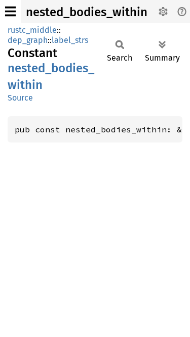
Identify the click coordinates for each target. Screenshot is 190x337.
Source (20, 98)
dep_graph (28, 40)
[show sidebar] (10, 11)
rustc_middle (32, 30)
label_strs (70, 40)
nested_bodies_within (86, 12)
